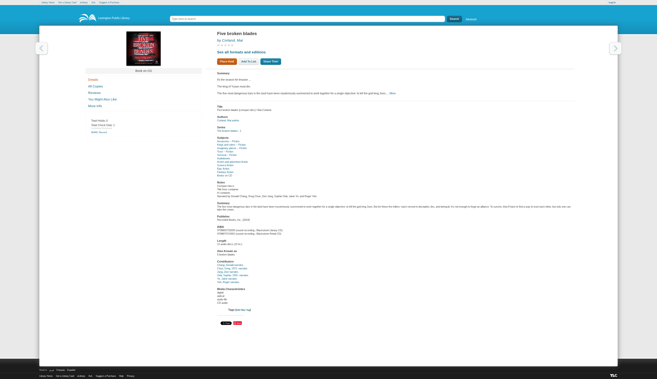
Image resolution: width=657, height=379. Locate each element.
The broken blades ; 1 (229, 130)
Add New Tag (243, 310)
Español (71, 370)
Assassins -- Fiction (228, 141)
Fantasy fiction (225, 172)
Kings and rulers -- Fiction (231, 144)
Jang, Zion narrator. (228, 271)
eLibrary (84, 2)
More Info (95, 106)
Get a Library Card (67, 2)
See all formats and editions (241, 52)
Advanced (471, 19)
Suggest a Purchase (109, 2)
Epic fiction (223, 168)
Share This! (270, 61)
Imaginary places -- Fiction (232, 148)
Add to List (248, 61)
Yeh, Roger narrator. (228, 282)
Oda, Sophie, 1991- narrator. (233, 275)
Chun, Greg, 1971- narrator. (232, 268)
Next (615, 48)
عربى (51, 370)
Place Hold (227, 61)
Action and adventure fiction (232, 161)
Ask (93, 2)
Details (93, 79)
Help (121, 376)
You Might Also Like (102, 99)
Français (60, 370)
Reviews (94, 93)
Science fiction (225, 165)
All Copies (95, 86)
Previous (41, 48)
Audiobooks (223, 158)
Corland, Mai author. (228, 120)
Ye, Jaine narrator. (227, 278)
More (393, 93)
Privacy (130, 376)
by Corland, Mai (230, 40)
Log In (612, 2)
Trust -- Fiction (225, 151)
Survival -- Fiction (227, 154)
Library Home (48, 2)
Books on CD (224, 175)
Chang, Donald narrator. (230, 265)
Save (239, 323)
